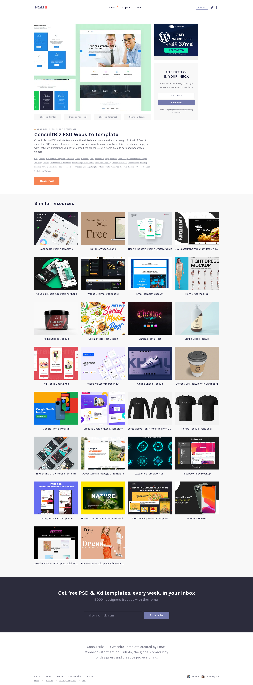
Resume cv (132, 167)
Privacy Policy (74, 676)
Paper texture (88, 163)
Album (101, 167)
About (37, 676)
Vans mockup (133, 163)
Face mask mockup (103, 163)
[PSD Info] (45, 7)
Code (36, 171)
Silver (44, 167)
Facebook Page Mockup (197, 473)
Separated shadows (119, 167)
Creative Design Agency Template (103, 428)
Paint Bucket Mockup (56, 338)
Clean (77, 159)
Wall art (48, 171)
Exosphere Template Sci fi (150, 473)
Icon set (146, 167)
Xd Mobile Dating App (56, 383)
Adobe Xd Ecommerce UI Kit (103, 383)
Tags (107, 159)
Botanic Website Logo (103, 248)
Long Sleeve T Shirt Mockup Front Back (150, 428)
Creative (84, 159)
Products (113, 159)
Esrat (100, 147)
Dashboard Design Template (56, 248)
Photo (107, 167)
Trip (44, 163)
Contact (48, 676)
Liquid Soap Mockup (197, 338)
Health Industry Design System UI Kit (150, 248)
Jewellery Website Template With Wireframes (56, 563)
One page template (90, 167)
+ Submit (202, 7)
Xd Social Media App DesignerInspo (56, 293)
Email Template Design (150, 293)
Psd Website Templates (55, 159)
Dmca (60, 676)
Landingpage (76, 167)
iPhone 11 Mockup (197, 518)
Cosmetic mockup (54, 167)
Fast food (67, 163)
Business (70, 159)
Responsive (99, 159)
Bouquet (143, 159)
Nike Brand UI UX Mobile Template (56, 473)
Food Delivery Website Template (150, 518)
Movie (36, 680)
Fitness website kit (119, 163)
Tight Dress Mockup (196, 293)
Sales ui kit (122, 159)
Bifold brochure (56, 163)
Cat (47, 163)
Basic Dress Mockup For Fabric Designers (103, 563)
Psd (35, 159)
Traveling (38, 163)
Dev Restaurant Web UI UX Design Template (197, 248)
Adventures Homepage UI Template (103, 473)
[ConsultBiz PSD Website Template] (92, 67)
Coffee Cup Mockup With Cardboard (197, 383)
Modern (42, 159)
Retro (41, 171)
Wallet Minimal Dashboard (103, 293)
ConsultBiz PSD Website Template (57, 129)
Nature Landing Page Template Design (103, 518)
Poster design (77, 163)
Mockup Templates (67, 680)
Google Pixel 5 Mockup (56, 428)
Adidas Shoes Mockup (150, 383)
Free (91, 159)
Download (47, 181)
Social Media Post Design (103, 338)
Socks (139, 167)
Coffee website (133, 159)
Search (89, 676)
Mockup (49, 680)
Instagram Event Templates (56, 518)
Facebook (67, 167)
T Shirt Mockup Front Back (196, 428)
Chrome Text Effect (150, 338)
